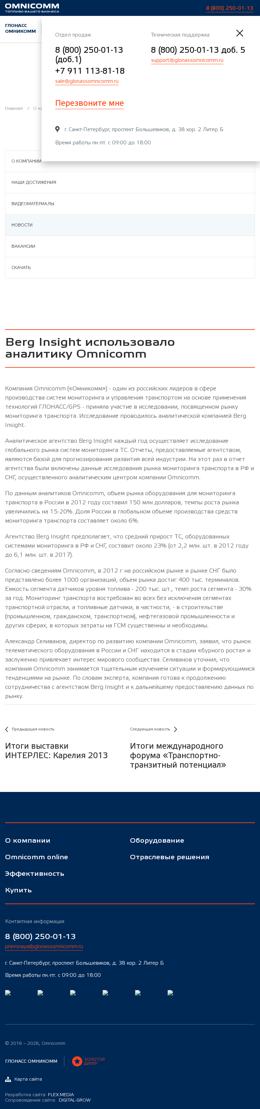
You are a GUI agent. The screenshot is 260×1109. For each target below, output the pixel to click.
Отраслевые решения (170, 857)
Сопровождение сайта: (48, 1100)
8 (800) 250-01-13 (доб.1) (89, 55)
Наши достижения (34, 182)
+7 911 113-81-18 (90, 71)
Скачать (21, 267)
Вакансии (23, 246)
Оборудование (157, 840)
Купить (18, 890)
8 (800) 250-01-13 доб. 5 (198, 50)
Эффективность (34, 873)
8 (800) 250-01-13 (40, 937)
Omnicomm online (36, 857)
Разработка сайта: (39, 1095)
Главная (14, 108)
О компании (26, 161)
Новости (22, 225)
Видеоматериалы (33, 203)
